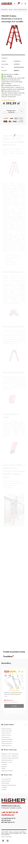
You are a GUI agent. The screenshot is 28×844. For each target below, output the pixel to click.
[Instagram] (7, 841)
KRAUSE (16, 70)
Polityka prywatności (6, 760)
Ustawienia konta (5, 781)
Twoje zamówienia (6, 779)
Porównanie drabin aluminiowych (9, 758)
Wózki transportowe (6, 743)
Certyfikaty (4, 787)
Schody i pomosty (6, 735)
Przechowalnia (5, 783)
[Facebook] (3, 841)
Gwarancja (4, 764)
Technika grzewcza (6, 745)
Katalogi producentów (7, 771)
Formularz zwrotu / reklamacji (9, 756)
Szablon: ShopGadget (6, 836)
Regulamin (4, 766)
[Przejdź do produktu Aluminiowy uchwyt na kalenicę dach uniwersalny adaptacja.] (14, 680)
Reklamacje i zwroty (6, 762)
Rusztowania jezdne (6, 731)
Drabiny (10, 9)
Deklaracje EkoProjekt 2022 (8, 785)
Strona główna (4, 9)
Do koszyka (14, 706)
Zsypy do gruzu (5, 737)
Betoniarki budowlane (7, 739)
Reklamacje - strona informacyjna (10, 754)
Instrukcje (3, 789)
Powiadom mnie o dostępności (11, 111)
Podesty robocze (5, 733)
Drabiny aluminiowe (6, 729)
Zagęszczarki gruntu (6, 741)
